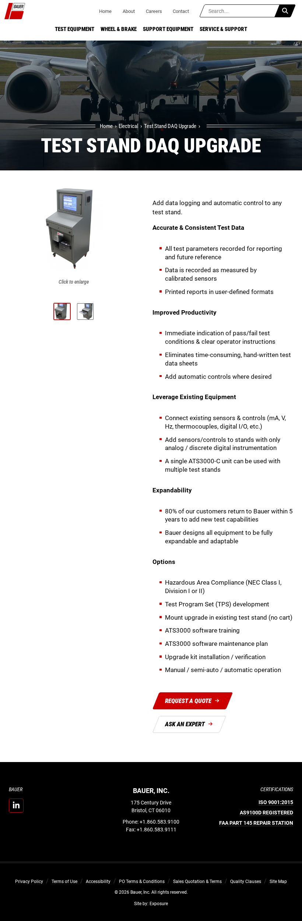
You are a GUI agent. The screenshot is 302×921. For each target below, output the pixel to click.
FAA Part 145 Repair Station (256, 823)
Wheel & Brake (119, 29)
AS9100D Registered (266, 813)
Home (105, 11)
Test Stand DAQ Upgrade (170, 126)
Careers (154, 11)
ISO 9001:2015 (276, 802)
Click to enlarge (74, 281)
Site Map (278, 881)
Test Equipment (74, 29)
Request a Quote (188, 700)
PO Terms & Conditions (142, 881)
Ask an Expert (185, 724)
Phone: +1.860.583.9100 (151, 822)
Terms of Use (64, 881)
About (129, 11)
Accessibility (98, 881)
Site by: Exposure (151, 903)
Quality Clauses (245, 881)
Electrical (128, 126)
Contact (181, 11)
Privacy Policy (29, 881)
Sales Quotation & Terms (197, 881)
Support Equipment (168, 29)
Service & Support (223, 29)
